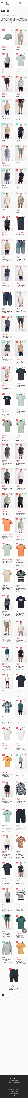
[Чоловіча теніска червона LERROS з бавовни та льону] (21, 842)
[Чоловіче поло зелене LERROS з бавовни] (21, 922)
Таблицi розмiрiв (14, 1093)
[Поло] (21, 60)
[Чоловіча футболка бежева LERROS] (7, 247)
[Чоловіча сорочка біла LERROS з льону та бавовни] (7, 842)
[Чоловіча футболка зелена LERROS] (21, 707)
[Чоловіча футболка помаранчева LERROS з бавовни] (7, 762)
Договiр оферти (14, 1091)
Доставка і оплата (14, 1080)
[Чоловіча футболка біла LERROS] (21, 273)
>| (13, 997)
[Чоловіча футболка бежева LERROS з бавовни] (7, 576)
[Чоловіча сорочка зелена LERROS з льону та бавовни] (7, 654)
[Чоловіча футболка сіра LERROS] (7, 323)
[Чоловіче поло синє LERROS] (21, 451)
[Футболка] (7, 131)
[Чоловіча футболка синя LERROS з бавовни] (21, 602)
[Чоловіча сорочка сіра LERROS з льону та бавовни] (7, 948)
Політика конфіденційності (14, 1089)
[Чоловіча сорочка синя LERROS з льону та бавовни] (21, 789)
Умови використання (14, 1087)
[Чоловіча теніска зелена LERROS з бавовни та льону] (7, 707)
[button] (24, 930)
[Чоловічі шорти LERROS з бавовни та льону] (7, 628)
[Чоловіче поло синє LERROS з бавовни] (21, 576)
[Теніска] (21, 37)
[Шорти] (7, 84)
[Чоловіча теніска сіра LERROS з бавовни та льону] (7, 895)
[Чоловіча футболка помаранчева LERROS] (7, 525)
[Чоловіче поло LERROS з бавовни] (21, 628)
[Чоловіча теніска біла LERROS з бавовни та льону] (21, 734)
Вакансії (14, 1084)
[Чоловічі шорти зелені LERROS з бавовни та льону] (7, 922)
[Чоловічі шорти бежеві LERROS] (7, 374)
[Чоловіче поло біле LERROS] (21, 476)
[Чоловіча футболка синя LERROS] (7, 273)
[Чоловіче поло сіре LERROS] (7, 451)
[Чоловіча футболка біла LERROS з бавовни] (21, 895)
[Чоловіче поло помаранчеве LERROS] (21, 550)
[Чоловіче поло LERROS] (7, 426)
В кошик (7, 49)
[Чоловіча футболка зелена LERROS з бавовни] (7, 816)
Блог (14, 1095)
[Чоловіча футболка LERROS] (21, 400)
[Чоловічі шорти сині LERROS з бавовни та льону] (21, 762)
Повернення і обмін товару (14, 1082)
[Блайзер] (7, 37)
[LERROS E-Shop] (7, 3)
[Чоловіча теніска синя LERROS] (7, 602)
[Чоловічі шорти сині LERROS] (21, 247)
